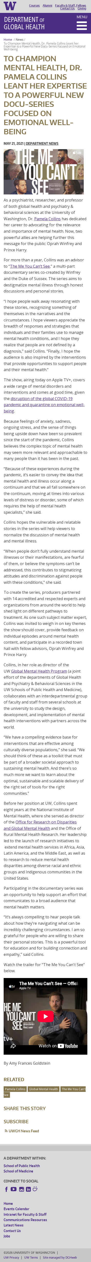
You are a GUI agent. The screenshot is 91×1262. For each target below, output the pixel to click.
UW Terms (31, 1257)
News (19, 39)
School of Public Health (22, 1166)
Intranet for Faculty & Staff (25, 1214)
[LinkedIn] (28, 1189)
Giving (82, 8)
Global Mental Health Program (39, 671)
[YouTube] (14, 1189)
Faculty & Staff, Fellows (70, 5)
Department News (42, 143)
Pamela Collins (47, 218)
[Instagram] (22, 1189)
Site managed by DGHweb (60, 1257)
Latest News (14, 1225)
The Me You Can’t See (30, 266)
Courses (34, 5)
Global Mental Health (43, 1089)
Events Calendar (16, 1209)
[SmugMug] (36, 1189)
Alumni (47, 5)
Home (8, 39)
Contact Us (67, 8)
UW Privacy (11, 1257)
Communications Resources (25, 1220)
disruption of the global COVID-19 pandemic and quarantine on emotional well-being (44, 405)
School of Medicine (18, 1171)
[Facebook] (6, 1189)
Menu (82, 17)
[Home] (24, 23)
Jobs (7, 1236)
